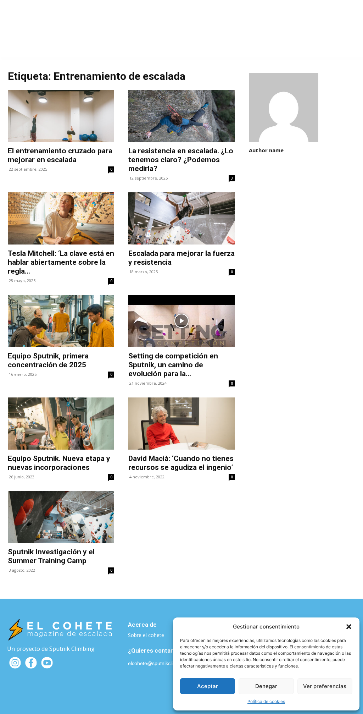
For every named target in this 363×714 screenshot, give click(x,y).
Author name (266, 150)
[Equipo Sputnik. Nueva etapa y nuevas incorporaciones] (61, 423)
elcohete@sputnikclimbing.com (162, 663)
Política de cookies (266, 701)
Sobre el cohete (146, 635)
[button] (348, 626)
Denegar (266, 686)
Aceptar (207, 686)
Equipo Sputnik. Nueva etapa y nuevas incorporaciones (59, 463)
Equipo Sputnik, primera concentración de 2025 (48, 360)
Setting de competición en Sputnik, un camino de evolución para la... (173, 365)
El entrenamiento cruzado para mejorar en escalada (60, 155)
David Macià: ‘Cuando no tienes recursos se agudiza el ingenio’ (181, 463)
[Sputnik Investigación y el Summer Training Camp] (61, 517)
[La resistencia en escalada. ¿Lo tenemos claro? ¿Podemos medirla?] (181, 116)
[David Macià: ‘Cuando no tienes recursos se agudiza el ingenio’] (181, 423)
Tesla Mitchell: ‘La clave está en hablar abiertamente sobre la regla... (61, 262)
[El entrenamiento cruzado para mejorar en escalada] (61, 116)
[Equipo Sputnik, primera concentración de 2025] (61, 321)
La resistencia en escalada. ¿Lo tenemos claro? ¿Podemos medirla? (180, 160)
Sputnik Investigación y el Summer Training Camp (51, 556)
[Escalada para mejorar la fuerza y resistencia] (181, 218)
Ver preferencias (324, 686)
